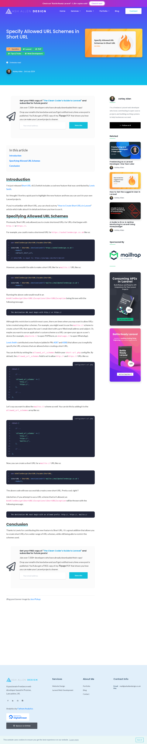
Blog (117, 11)
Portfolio (104, 11)
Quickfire (13, 49)
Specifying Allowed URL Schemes (24, 161)
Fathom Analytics (25, 708)
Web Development (35, 53)
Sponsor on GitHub (23, 726)
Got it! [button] (139, 740)
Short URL (26, 185)
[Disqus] (50, 635)
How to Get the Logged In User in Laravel (125, 193)
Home (62, 11)
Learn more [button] (74, 740)
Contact (133, 11)
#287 (56, 342)
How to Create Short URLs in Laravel (74, 205)
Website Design (58, 686)
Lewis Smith (11, 342)
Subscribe (78, 125)
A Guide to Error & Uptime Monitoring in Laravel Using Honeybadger (122, 224)
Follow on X (126, 125)
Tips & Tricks (16, 53)
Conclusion (14, 166)
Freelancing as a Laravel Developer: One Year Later (122, 162)
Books (89, 11)
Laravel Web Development (62, 690)
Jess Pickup (35, 599)
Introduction (15, 155)
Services (75, 11)
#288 (64, 342)
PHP (39, 49)
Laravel (28, 49)
